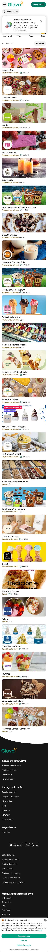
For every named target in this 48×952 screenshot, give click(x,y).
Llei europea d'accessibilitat (13, 882)
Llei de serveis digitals (11, 878)
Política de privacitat (10, 859)
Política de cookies (9, 864)
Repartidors (7, 775)
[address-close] (41, 21)
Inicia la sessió (7, 819)
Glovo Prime (7, 801)
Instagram (6, 832)
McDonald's (6, 898)
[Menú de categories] (4, 4)
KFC (3, 906)
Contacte (6, 810)
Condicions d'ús (8, 855)
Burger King (6, 902)
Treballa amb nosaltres (11, 765)
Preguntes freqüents (10, 797)
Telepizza (6, 914)
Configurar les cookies (11, 873)
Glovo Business (8, 779)
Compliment (7, 868)
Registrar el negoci (9, 770)
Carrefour (6, 910)
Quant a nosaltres (9, 792)
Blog (4, 806)
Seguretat (6, 815)
